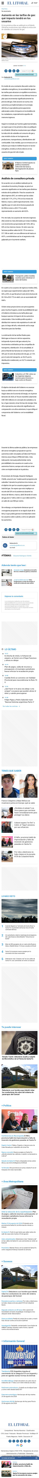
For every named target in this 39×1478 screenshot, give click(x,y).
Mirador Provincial (23, 1433)
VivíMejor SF (34, 1433)
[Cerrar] (35, 74)
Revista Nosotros (19, 1430)
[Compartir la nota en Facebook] (6, 71)
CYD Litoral (5, 1433)
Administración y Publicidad (15, 1453)
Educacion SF (28, 1436)
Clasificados (30, 1430)
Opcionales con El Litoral (21, 1456)
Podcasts (12, 1433)
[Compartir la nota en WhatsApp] (14, 71)
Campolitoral (8, 1430)
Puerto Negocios (11, 1436)
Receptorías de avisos (30, 1451)
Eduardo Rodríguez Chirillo (22, 556)
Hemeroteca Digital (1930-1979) (11, 1451)
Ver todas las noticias (10, 706)
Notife (20, 1436)
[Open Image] (5, 37)
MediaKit (34, 1456)
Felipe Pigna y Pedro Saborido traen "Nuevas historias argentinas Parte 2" (19, 700)
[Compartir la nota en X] (10, 71)
